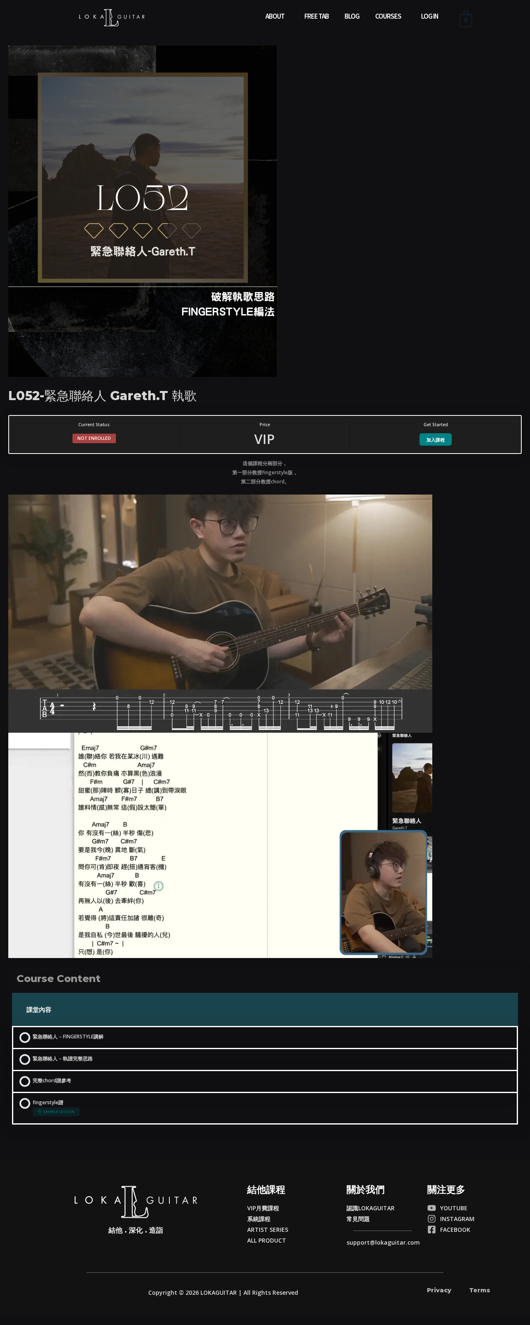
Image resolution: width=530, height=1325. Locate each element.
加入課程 (435, 440)
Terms (479, 1290)
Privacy (439, 1290)
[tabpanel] (265, 708)
